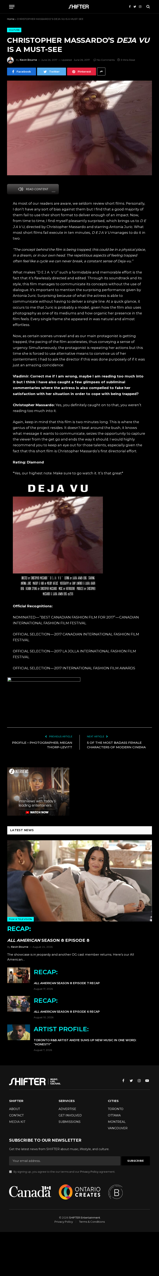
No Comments (106, 59)
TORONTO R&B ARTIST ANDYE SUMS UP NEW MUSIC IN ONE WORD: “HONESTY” (85, 1035)
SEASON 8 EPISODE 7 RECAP (67, 976)
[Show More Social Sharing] (101, 71)
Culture (14, 30)
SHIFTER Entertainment (84, 1217)
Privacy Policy (89, 1171)
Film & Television (20, 919)
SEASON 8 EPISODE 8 (48, 934)
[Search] (148, 6)
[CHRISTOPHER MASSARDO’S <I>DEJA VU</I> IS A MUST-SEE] (79, 128)
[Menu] (11, 6)
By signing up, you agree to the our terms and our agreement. (64, 1171)
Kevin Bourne (28, 59)
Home (10, 18)
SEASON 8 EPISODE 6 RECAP (67, 1005)
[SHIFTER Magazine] (79, 6)
